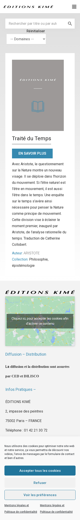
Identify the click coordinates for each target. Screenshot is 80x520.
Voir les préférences (40, 495)
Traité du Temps (31, 138)
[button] (74, 6)
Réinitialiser (35, 31)
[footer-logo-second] (28, 6)
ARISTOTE (32, 253)
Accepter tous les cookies (40, 471)
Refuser (40, 483)
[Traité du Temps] (38, 95)
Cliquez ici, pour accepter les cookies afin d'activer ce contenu (40, 321)
